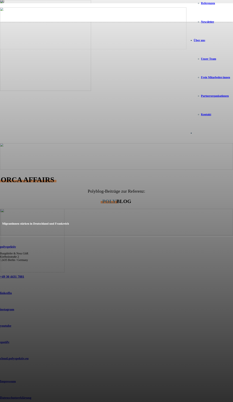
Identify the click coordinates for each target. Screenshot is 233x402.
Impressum (8, 381)
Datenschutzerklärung (15, 397)
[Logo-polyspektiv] (93, 48)
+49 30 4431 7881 (12, 276)
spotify (4, 342)
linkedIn (6, 293)
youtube (5, 325)
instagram (7, 309)
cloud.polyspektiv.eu (14, 358)
